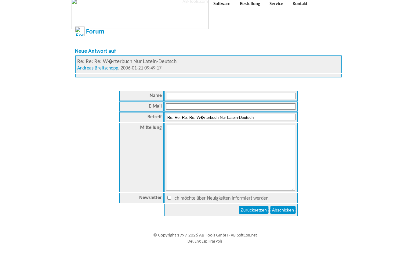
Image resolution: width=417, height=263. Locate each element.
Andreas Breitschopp (97, 68)
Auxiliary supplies (207, 255)
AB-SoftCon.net (244, 235)
